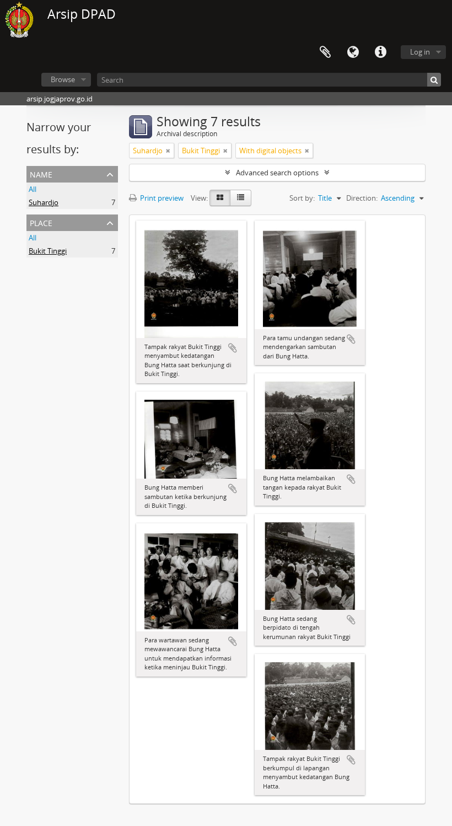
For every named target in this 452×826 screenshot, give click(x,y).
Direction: (362, 198)
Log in (420, 52)
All (32, 189)
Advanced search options (277, 173)
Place (41, 221)
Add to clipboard (232, 347)
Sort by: (302, 198)
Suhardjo (43, 202)
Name (41, 173)
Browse (63, 79)
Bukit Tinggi (48, 251)
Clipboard (325, 52)
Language (353, 52)
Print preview (161, 198)
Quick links (380, 52)
